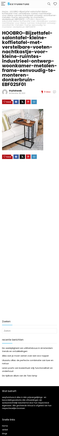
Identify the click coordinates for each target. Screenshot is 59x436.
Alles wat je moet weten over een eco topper (25, 355)
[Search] (49, 4)
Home (5, 11)
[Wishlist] (55, 4)
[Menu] (3, 4)
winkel (5, 429)
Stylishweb (15, 90)
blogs (4, 433)
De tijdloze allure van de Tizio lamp (19, 375)
